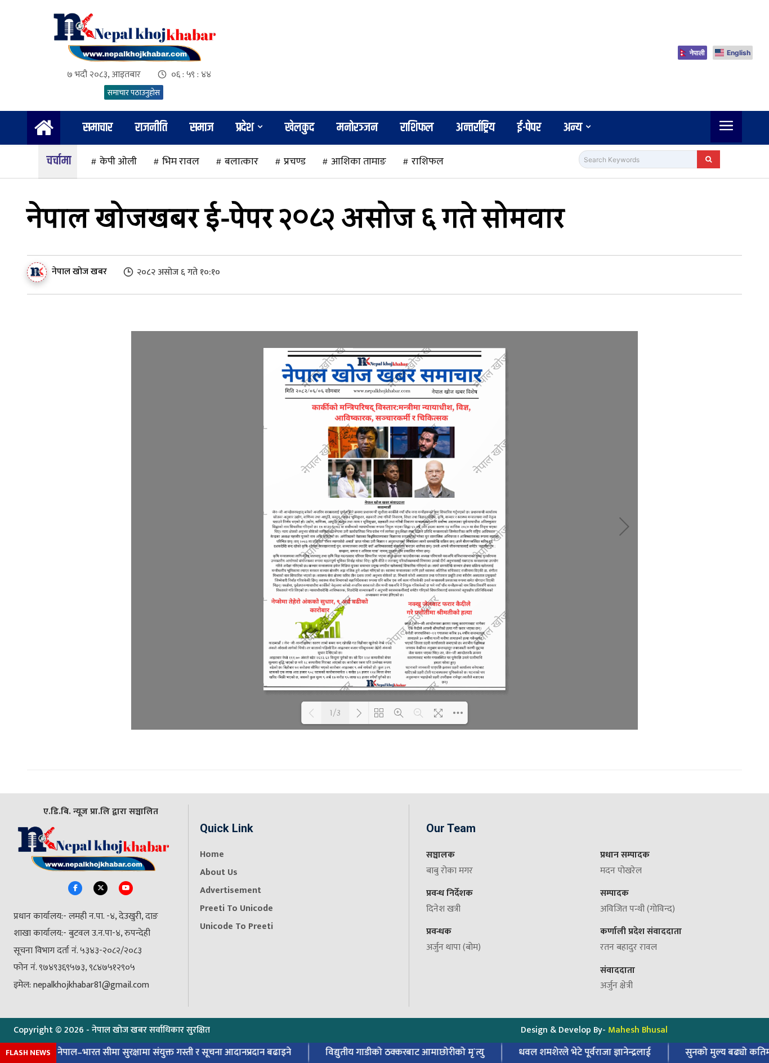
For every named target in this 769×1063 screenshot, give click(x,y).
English (738, 52)
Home (212, 854)
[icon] (43, 132)
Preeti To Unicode (236, 908)
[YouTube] (126, 888)
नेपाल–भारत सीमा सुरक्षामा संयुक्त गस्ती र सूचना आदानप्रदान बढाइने (159, 1052)
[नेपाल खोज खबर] (38, 272)
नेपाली (697, 52)
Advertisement (230, 890)
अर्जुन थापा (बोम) (453, 947)
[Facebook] (75, 888)
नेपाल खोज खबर (79, 271)
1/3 (335, 713)
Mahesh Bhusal (638, 1030)
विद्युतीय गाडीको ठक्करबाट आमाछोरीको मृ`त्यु (390, 1052)
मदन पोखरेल (621, 870)
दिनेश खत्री (443, 909)
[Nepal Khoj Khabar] (133, 37)
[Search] (708, 159)
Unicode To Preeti (236, 926)
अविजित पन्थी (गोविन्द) (637, 909)
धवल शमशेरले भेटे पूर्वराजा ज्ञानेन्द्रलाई (570, 1052)
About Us (219, 872)
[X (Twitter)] (100, 888)
